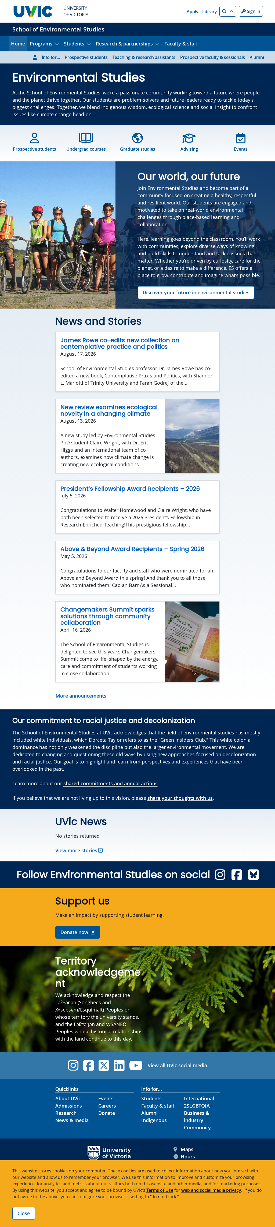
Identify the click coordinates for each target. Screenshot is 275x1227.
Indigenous (154, 1120)
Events (106, 1098)
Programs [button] (41, 43)
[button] (227, 11)
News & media (72, 1120)
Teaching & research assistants (144, 57)
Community (197, 1127)
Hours (188, 1156)
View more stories (76, 850)
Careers (107, 1105)
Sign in (253, 11)
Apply (192, 12)
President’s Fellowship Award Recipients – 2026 (130, 489)
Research (66, 1113)
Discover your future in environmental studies (196, 292)
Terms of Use (159, 1190)
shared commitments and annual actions (110, 783)
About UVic (68, 1098)
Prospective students (86, 57)
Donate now (74, 932)
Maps (187, 1149)
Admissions (68, 1105)
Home (18, 43)
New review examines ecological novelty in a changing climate (109, 410)
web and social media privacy (211, 1190)
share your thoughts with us (180, 798)
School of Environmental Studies (58, 29)
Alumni (257, 57)
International (199, 1098)
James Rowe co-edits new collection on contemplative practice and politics (119, 343)
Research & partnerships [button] (124, 43)
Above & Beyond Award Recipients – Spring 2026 (132, 549)
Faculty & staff (181, 43)
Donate (106, 1113)
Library (209, 12)
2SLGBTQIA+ (198, 1105)
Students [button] (74, 43)
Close (23, 1213)
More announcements (81, 695)
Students (151, 1098)
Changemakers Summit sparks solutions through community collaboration (107, 616)
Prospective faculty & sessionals (212, 57)
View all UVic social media (177, 1065)
